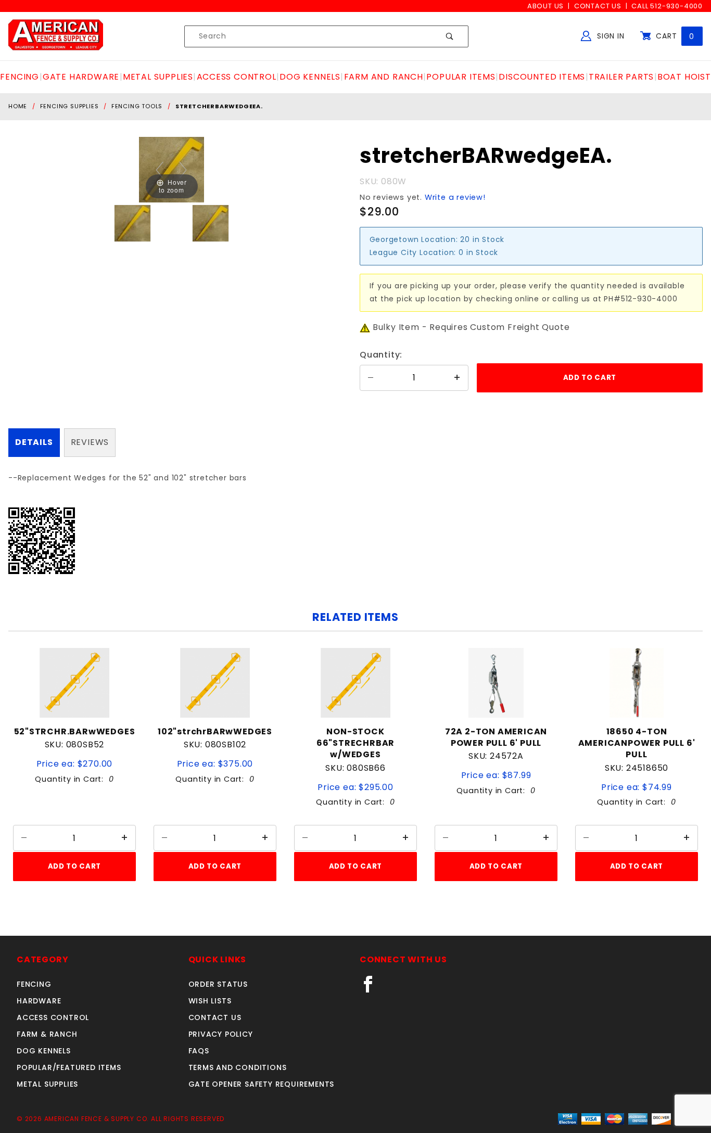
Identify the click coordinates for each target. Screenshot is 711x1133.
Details (34, 442)
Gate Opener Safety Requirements (261, 1084)
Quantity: (381, 355)
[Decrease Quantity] (370, 377)
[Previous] (160, 170)
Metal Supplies (47, 1084)
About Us (545, 6)
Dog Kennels (44, 1051)
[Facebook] (372, 988)
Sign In (609, 36)
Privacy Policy (220, 1034)
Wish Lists (210, 1001)
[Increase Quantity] (457, 377)
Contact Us (597, 6)
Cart (673, 36)
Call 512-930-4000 (667, 6)
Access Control (53, 1017)
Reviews (90, 442)
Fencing (34, 984)
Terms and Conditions (237, 1067)
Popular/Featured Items (69, 1067)
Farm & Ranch (47, 1034)
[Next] (183, 170)
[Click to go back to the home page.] (55, 36)
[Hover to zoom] (171, 169)
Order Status (218, 984)
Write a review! (455, 197)
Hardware (39, 1001)
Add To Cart (74, 866)
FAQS (198, 1051)
